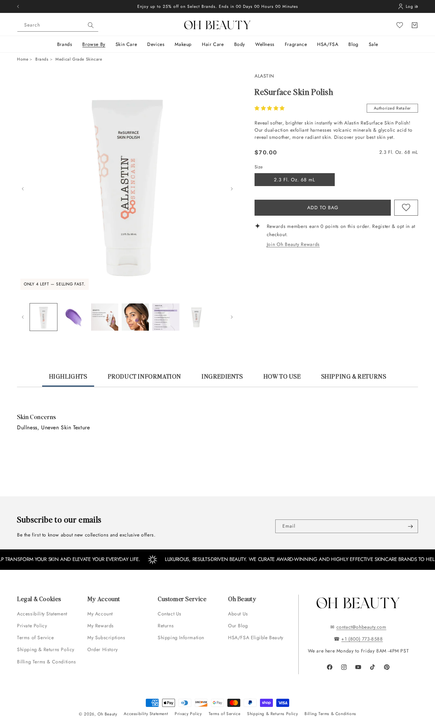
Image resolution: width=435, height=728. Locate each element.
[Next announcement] (417, 6)
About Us (238, 613)
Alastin (264, 75)
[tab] (68, 379)
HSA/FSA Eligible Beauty (255, 637)
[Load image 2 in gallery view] (74, 317)
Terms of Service (35, 637)
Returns (166, 625)
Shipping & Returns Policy (45, 649)
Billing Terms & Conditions (46, 661)
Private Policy (32, 625)
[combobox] (57, 25)
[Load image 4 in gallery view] (135, 317)
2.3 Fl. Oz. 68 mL (294, 179)
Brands (42, 59)
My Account (101, 613)
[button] (270, 108)
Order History (102, 649)
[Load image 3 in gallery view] (104, 317)
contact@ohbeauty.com (361, 627)
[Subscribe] (410, 526)
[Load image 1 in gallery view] (43, 317)
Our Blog (238, 625)
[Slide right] (232, 189)
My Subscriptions (106, 637)
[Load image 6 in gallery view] (196, 317)
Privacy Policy (188, 714)
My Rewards (100, 625)
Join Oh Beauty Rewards (293, 244)
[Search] (90, 25)
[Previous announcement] (18, 6)
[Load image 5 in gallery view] (165, 317)
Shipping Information (181, 637)
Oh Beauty (107, 714)
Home (22, 59)
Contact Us (169, 613)
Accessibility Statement (42, 613)
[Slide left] (23, 189)
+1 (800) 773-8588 (362, 638)
